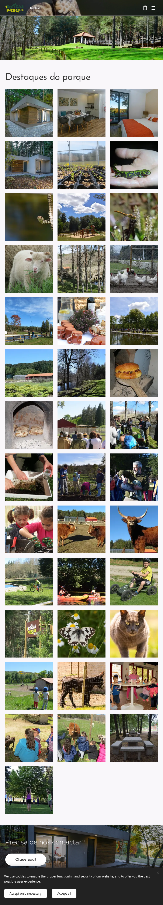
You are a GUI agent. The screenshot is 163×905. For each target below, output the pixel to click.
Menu (153, 8)
